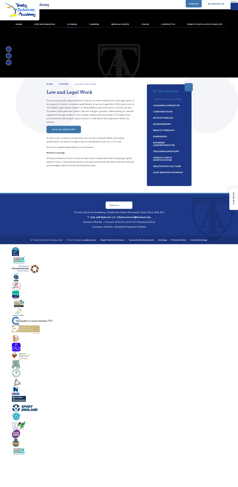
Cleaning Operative (166, 105)
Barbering (160, 136)
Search (234, 1)
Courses (63, 84)
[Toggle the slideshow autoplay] (8, 62)
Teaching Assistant (166, 151)
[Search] (234, 6)
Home (49, 84)
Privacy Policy (178, 240)
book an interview (63, 129)
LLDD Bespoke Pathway (168, 172)
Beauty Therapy (164, 130)
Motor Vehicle (163, 117)
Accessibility (216, 4)
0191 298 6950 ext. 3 (102, 217)
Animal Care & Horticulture (162, 158)
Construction (162, 111)
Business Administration (164, 143)
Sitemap (163, 240)
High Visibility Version (112, 240)
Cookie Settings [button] (199, 240)
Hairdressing (162, 124)
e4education (89, 240)
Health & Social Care (167, 166)
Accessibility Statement (141, 240)
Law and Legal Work (85, 84)
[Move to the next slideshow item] (8, 56)
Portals (193, 4)
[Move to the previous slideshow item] (8, 49)
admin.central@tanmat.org (134, 217)
